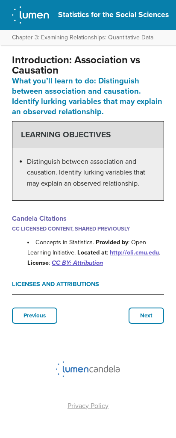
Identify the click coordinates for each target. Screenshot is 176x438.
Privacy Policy (88, 406)
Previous (34, 315)
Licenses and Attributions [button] (55, 284)
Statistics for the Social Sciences (113, 14)
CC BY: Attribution (77, 262)
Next (146, 315)
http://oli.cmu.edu (134, 252)
